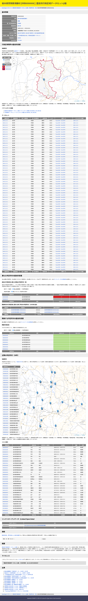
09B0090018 (5, 476)
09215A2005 (5, 479)
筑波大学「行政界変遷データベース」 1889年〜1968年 (17, 573)
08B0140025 (5, 483)
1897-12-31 (5, 138)
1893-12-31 (5, 129)
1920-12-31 (5, 192)
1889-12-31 (5, 120)
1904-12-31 (5, 154)
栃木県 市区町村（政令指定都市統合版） (35, 33)
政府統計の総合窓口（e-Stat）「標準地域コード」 (16, 587)
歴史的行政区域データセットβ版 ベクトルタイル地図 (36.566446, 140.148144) (23, 111)
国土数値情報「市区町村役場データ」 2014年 (15, 576)
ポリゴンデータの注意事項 (60, 279)
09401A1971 (5, 490)
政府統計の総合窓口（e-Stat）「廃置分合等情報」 (16, 586)
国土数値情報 (7, 60)
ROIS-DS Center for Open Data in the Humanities (49, 598)
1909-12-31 (5, 165)
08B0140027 (5, 503)
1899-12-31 (5, 143)
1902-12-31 (5, 150)
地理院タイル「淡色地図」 (81, 100)
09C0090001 (5, 497)
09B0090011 (5, 467)
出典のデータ (17, 51)
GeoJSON (63, 120)
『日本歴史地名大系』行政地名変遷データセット (29, 35)
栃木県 (19, 26)
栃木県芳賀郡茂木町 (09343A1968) (52, 310)
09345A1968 (5, 465)
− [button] (13, 60)
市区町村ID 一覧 (32, 8)
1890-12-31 (5, 123)
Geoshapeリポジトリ (7, 8)
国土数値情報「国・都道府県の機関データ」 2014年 (17, 584)
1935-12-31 (5, 226)
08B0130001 (5, 499)
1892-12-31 (5, 127)
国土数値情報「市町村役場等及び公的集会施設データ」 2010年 (19, 578)
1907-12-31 (5, 161)
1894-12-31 (5, 132)
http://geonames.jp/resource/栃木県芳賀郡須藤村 (35, 525)
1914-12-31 (5, 177)
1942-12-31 (5, 242)
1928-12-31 (5, 210)
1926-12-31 (5, 206)
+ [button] (13, 58)
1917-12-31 (5, 183)
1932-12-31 (5, 219)
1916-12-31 (5, 181)
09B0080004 (5, 337)
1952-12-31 (5, 267)
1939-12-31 (5, 235)
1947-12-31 (5, 253)
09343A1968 (5, 297)
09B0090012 (5, 470)
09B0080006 (5, 340)
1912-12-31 (5, 172)
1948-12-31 (5, 255)
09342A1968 (5, 494)
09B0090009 (5, 501)
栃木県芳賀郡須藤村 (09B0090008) (18, 310)
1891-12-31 (5, 125)
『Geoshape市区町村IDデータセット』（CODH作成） (17, 591)
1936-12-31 (5, 228)
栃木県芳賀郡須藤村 (22, 18)
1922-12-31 (5, 197)
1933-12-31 (5, 222)
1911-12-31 (5, 170)
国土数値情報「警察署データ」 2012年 (14, 581)
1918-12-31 (5, 186)
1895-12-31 (5, 134)
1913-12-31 (5, 174)
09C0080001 (5, 508)
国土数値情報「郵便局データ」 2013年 (14, 579)
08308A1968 (5, 512)
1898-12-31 (5, 141)
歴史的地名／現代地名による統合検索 (10, 535)
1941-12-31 (5, 240)
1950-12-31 (5, 262)
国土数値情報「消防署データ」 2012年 (14, 583)
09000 (19, 38)
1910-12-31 (5, 168)
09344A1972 (5, 299)
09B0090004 (5, 344)
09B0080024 (5, 506)
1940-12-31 (5, 237)
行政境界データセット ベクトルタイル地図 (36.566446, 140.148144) (20, 112)
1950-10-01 (5, 260)
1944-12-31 (5, 246)
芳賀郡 (19, 23)
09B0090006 (5, 346)
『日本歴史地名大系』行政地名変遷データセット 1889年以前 (19, 574)
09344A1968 (5, 449)
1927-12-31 (5, 208)
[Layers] (14, 63)
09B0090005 (5, 472)
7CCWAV (20, 40)
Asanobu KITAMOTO (32, 598)
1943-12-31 (5, 244)
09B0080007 (5, 492)
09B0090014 (5, 349)
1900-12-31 (5, 145)
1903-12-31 (5, 152)
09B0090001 (5, 342)
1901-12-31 (5, 147)
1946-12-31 (5, 251)
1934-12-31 (5, 224)
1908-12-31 (5, 163)
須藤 (19, 21)
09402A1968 (5, 481)
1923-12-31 (5, 199)
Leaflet (75, 100)
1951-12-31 (5, 265)
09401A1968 (5, 488)
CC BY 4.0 (20, 559)
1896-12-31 (5, 136)
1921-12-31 (5, 195)
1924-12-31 (5, 201)
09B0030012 (5, 463)
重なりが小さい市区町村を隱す (20, 291)
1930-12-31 (5, 215)
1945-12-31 (5, 249)
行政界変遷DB (7, 62)
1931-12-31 (5, 217)
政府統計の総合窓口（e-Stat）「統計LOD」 (14, 589)
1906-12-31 (5, 159)
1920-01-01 (5, 190)
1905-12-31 (5, 156)
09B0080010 (5, 510)
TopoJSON (58, 120)
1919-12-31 (5, 188)
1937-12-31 (5, 231)
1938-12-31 (5, 233)
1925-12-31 (5, 204)
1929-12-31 (5, 213)
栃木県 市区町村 (21, 33)
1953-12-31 (5, 269)
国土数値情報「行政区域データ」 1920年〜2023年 (16, 571)
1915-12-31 (5, 179)
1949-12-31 (5, 258)
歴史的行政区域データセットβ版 (20, 8)
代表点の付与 (19, 361)
